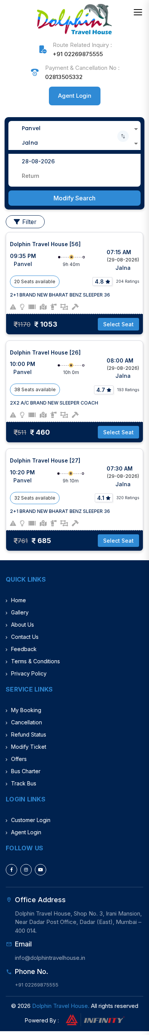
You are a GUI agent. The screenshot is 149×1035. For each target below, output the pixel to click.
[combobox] (74, 128)
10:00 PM (22, 364)
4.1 (100, 498)
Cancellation (26, 722)
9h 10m (71, 481)
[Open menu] (138, 12)
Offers (19, 759)
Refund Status (28, 734)
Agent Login (74, 95)
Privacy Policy (29, 673)
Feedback (24, 649)
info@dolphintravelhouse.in (50, 957)
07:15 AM (119, 252)
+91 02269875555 (78, 54)
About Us (22, 624)
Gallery (20, 612)
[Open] (136, 129)
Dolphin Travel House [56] (45, 244)
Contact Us (25, 637)
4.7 (100, 390)
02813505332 (64, 77)
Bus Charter (25, 771)
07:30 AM (120, 468)
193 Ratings (128, 389)
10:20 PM (22, 472)
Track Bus (23, 783)
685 (44, 541)
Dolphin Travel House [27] (45, 460)
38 (17, 389)
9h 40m (71, 264)
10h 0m (71, 372)
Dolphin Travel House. (60, 1005)
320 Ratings (128, 497)
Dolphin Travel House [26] (45, 352)
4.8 (99, 281)
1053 (48, 324)
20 (17, 281)
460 (43, 432)
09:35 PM (23, 256)
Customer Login (30, 820)
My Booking (26, 710)
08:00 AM (120, 360)
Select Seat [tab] (118, 324)
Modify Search (74, 198)
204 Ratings (127, 281)
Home (18, 600)
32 (17, 498)
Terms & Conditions (35, 661)
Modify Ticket (28, 746)
